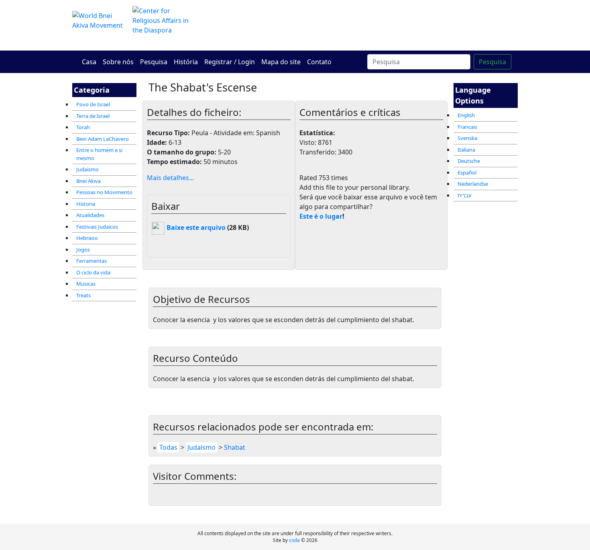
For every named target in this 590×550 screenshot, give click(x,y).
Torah (83, 127)
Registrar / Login (229, 61)
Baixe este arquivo (195, 227)
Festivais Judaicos (97, 226)
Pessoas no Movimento (104, 192)
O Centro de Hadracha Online (371, 25)
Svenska (467, 138)
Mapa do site (281, 61)
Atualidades (90, 215)
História (186, 61)
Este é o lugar (320, 216)
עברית (465, 195)
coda (294, 540)
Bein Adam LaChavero (102, 138)
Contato (319, 61)
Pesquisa (153, 61)
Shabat (234, 447)
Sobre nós (118, 61)
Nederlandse (473, 183)
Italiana (466, 149)
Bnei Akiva (88, 181)
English (466, 115)
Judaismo (87, 169)
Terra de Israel (93, 116)
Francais (467, 126)
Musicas (86, 283)
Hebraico (87, 238)
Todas (168, 447)
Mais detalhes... (170, 177)
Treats (83, 295)
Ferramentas (91, 260)
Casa (89, 61)
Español (467, 172)
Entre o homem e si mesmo (99, 154)
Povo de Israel (93, 104)
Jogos (83, 249)
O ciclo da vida (93, 272)
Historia (85, 203)
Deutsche (469, 160)
